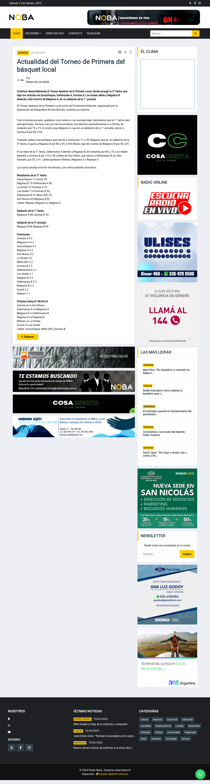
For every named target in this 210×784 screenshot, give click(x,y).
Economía (172, 719)
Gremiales (146, 726)
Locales (148, 386)
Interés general (82, 719)
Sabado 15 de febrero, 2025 (25, 3)
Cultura (78, 731)
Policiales (145, 732)
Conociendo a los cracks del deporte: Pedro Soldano (164, 433)
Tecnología (171, 738)
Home (16, 33)
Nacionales (194, 726)
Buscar (95, 33)
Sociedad (156, 738)
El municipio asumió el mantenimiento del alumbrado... (167, 413)
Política (159, 732)
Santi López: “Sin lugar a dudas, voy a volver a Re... (165, 454)
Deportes (23, 53)
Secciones (32, 33)
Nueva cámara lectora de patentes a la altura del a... (104, 747)
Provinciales (174, 732)
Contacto (75, 33)
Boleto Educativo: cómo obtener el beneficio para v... (162, 392)
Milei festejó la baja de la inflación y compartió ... (102, 724)
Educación (187, 719)
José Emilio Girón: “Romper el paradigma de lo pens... (105, 736)
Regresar (28, 336)
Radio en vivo (55, 33)
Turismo (185, 738)
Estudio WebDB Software (113, 774)
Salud (143, 738)
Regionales (149, 406)
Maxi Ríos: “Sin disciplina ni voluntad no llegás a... (166, 371)
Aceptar (187, 554)
